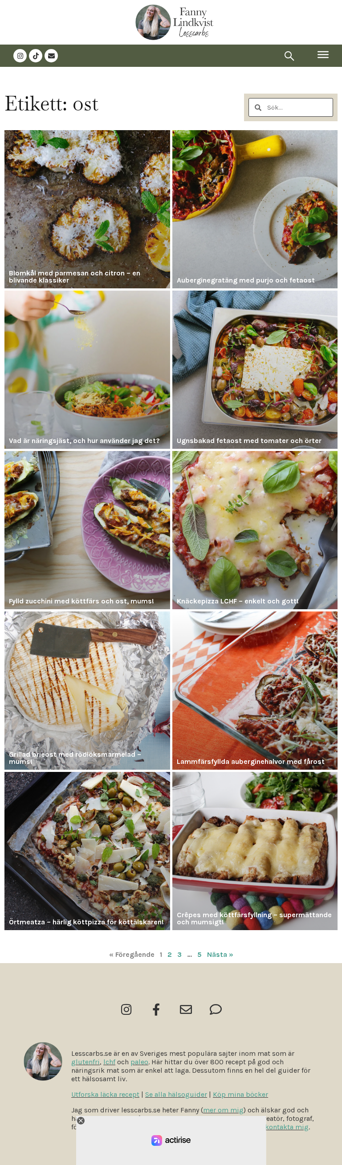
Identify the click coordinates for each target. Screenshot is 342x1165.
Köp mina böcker (240, 1094)
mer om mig (223, 1110)
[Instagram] (20, 55)
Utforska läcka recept (105, 1094)
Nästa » (220, 954)
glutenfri (85, 1062)
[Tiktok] (35, 55)
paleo (139, 1062)
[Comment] (216, 1009)
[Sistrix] (289, 56)
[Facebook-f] (156, 1009)
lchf (109, 1062)
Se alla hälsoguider (176, 1094)
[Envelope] (51, 55)
